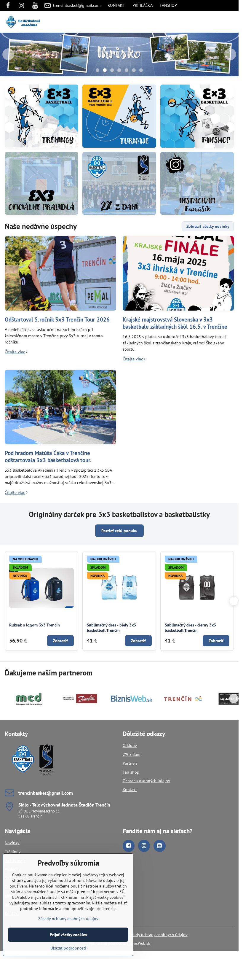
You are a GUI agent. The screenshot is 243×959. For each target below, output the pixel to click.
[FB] (10, 5)
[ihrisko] (119, 55)
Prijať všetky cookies (68, 934)
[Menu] (231, 22)
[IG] (21, 5)
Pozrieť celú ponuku (119, 530)
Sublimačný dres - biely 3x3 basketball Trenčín (111, 627)
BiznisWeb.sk (138, 943)
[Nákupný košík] (217, 22)
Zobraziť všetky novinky (207, 226)
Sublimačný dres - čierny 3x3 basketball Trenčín (190, 627)
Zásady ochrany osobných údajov (157, 934)
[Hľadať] (203, 22)
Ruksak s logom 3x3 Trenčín (34, 625)
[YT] (35, 5)
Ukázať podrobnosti (68, 948)
